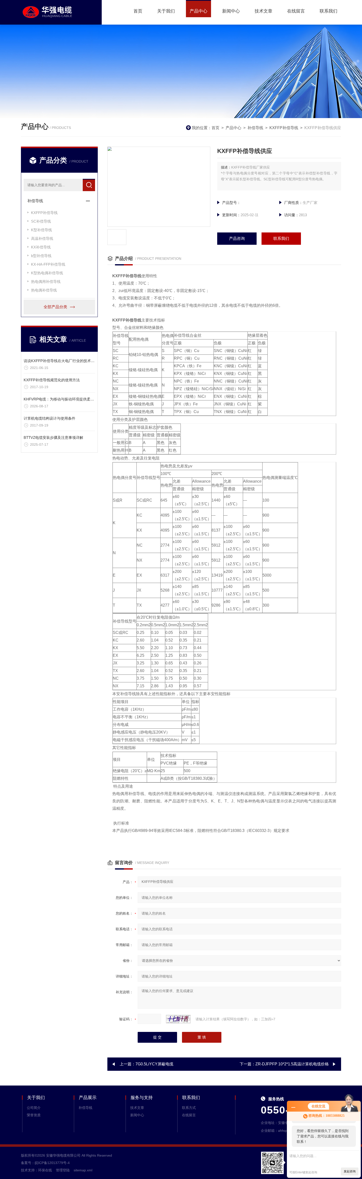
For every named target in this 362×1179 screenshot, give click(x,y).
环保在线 (45, 1170)
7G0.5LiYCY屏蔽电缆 (154, 1064)
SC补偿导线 (41, 221)
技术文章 (263, 11)
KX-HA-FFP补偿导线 (48, 264)
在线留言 (296, 11)
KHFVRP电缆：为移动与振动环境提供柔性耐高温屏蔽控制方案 (75, 399)
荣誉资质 (34, 1115)
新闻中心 (231, 11)
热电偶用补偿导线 (46, 281)
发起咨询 (350, 1171)
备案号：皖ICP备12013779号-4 (45, 1163)
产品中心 (198, 11)
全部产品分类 (55, 307)
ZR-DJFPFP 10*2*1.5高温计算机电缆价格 (292, 1064)
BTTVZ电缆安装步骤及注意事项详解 (53, 437)
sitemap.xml (83, 1170)
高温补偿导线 (42, 238)
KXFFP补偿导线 (283, 128)
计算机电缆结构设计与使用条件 (49, 418)
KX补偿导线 (41, 247)
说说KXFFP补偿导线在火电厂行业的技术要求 (61, 361)
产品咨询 (237, 238)
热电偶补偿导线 (44, 290)
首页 (137, 11)
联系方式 (189, 1108)
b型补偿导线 (41, 256)
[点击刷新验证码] (178, 1019)
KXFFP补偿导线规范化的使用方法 (52, 380)
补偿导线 (255, 128)
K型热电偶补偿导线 (47, 273)
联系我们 (328, 11)
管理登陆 (63, 1170)
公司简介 (34, 1108)
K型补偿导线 (41, 230)
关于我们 (166, 11)
